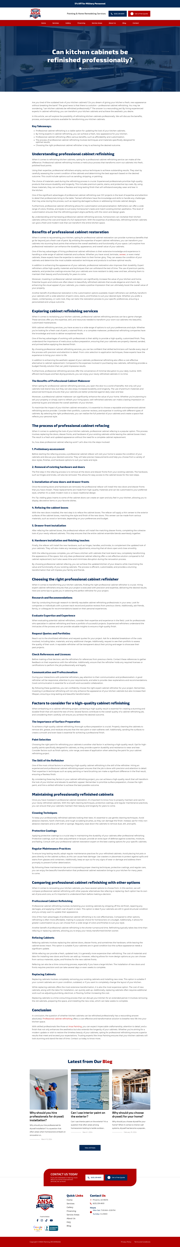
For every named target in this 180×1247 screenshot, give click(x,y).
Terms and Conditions (142, 1242)
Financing (81, 23)
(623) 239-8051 (119, 14)
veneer (122, 254)
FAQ (69, 1222)
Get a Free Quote (141, 14)
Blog (124, 23)
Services (55, 23)
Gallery (68, 23)
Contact (136, 23)
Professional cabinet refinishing (57, 1019)
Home (43, 23)
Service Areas (97, 23)
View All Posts (90, 1148)
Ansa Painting (75, 1026)
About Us (112, 23)
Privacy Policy (126, 1242)
